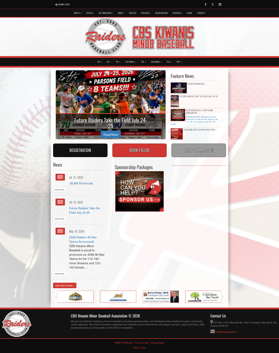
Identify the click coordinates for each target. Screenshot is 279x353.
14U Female (155, 61)
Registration (161, 13)
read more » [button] (60, 189)
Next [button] (223, 297)
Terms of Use (141, 342)
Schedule (177, 13)
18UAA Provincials (81, 183)
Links (120, 13)
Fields (89, 13)
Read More (110, 134)
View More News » (64, 285)
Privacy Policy (157, 342)
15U (168, 61)
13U (143, 61)
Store (189, 13)
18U (178, 61)
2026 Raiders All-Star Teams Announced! (83, 239)
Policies (145, 13)
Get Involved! (105, 13)
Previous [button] (56, 297)
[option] (75, 297)
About (77, 13)
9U (108, 61)
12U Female (130, 61)
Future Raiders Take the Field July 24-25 (84, 210)
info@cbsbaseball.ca (226, 331)
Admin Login (139, 347)
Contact (201, 13)
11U (117, 61)
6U (99, 61)
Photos (132, 13)
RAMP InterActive (124, 342)
